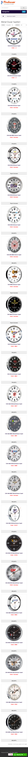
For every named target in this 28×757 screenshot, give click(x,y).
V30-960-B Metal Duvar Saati (14, 612)
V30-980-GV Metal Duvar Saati (14, 732)
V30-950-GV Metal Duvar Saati (14, 553)
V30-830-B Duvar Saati (14, 165)
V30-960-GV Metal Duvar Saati (14, 642)
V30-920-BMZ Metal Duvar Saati (14, 433)
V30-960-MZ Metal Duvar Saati (14, 672)
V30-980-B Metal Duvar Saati (14, 702)
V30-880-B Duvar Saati (14, 284)
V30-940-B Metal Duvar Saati (14, 463)
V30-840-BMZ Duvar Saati (14, 254)
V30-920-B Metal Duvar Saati (14, 404)
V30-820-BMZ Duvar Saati (14, 135)
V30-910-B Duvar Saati (14, 344)
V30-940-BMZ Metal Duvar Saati (14, 493)
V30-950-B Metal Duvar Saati (14, 523)
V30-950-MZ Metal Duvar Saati (14, 583)
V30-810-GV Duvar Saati (14, 75)
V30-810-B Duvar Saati (14, 46)
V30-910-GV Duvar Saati (14, 374)
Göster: (17, 25)
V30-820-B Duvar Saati (14, 105)
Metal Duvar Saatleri (11, 16)
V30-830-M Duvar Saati (14, 195)
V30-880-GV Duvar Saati (14, 314)
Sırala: (3, 25)
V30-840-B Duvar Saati (14, 225)
